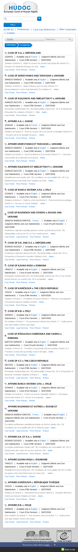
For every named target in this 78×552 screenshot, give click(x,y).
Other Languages (67, 29)
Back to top (70, 549)
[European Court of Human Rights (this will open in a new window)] (20, 6)
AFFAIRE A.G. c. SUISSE (20, 121)
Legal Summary (22, 237)
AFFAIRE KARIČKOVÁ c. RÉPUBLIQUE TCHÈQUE (33, 482)
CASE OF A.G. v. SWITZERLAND (24, 53)
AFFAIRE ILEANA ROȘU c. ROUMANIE (28, 459)
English (43, 79)
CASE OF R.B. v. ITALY (19, 311)
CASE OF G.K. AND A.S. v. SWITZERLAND (29, 243)
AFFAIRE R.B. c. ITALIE (19, 505)
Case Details (10, 70)
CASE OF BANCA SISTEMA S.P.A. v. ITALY (29, 190)
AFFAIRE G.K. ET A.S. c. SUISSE (24, 437)
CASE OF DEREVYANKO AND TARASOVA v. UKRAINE (36, 75)
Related (32, 70)
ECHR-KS (9, 29)
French (34, 57)
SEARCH (39, 20)
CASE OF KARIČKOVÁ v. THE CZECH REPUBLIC (33, 288)
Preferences (23, 29)
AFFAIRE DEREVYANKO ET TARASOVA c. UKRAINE (35, 144)
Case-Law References (44, 29)
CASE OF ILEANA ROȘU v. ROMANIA (27, 265)
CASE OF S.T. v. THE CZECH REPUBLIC (28, 361)
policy (47, 545)
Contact (11, 33)
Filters (12, 25)
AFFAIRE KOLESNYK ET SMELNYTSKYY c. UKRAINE (35, 167)
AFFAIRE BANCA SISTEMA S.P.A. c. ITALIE (30, 384)
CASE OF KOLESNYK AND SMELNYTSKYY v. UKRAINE (36, 98)
